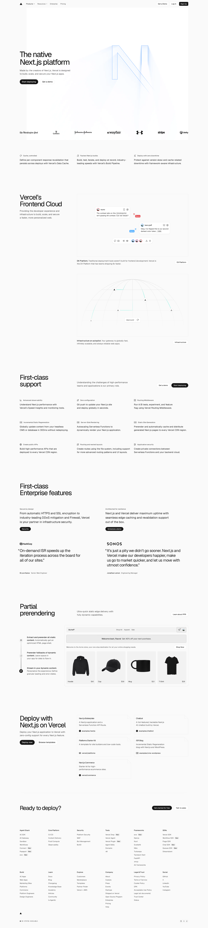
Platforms (23, 887)
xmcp (136, 862)
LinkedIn (166, 883)
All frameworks (140, 865)
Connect (25, 848)
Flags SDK (167, 841)
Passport (25, 851)
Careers (108, 880)
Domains (108, 848)
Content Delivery (54, 838)
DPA (135, 887)
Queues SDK (170, 848)
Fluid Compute (54, 841)
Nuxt (136, 841)
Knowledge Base (54, 887)
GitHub (165, 876)
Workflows (24, 845)
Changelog (52, 883)
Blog (50, 880)
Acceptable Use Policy (143, 890)
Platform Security (83, 835)
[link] (162, 4)
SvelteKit (137, 845)
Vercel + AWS (82, 890)
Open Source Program (113, 897)
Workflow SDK (170, 838)
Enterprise (109, 900)
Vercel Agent (110, 838)
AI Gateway (24, 838)
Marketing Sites (26, 883)
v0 (106, 851)
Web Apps (23, 880)
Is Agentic (52, 900)
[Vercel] (21, 4)
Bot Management (83, 841)
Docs (50, 876)
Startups (108, 890)
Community (52, 897)
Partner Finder (82, 887)
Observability (53, 845)
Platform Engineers (27, 893)
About (107, 876)
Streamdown (167, 851)
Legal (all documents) (142, 893)
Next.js (136, 838)
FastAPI (137, 858)
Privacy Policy (139, 876)
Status (136, 900)
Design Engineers (26, 897)
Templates (81, 883)
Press (107, 883)
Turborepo (138, 851)
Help (107, 907)
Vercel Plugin (112, 841)
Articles (51, 893)
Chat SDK (169, 845)
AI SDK (22, 835)
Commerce (24, 890)
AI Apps (23, 876)
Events (108, 887)
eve (23, 855)
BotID (79, 845)
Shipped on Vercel (112, 893)
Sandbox (23, 841)
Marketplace (82, 880)
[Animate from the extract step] (21, 640)
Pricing (108, 903)
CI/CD (50, 835)
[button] (180, 647)
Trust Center (138, 897)
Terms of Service (140, 880)
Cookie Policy (139, 883)
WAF (78, 838)
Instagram (166, 890)
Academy (52, 890)
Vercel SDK (167, 835)
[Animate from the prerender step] (21, 656)
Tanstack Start (139, 855)
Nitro (135, 848)
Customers (81, 876)
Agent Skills (109, 845)
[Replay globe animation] (138, 320)
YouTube (166, 887)
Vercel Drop (112, 835)
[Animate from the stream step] (21, 671)
